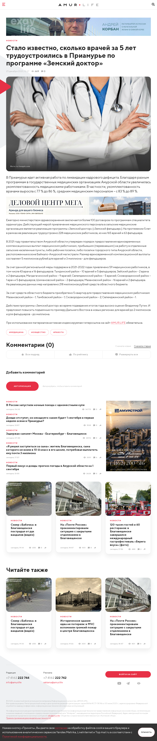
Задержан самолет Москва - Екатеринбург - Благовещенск (46, 433)
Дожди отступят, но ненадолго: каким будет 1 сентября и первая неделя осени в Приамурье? (50, 419)
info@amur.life (13, 682)
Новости (11, 41)
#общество (38, 332)
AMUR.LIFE (118, 322)
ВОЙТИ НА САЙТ (128, 674)
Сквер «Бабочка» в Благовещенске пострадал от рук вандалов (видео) (23, 529)
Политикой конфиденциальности (24, 736)
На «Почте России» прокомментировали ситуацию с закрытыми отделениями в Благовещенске (76, 531)
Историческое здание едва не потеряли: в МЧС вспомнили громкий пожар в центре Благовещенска (78, 625)
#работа (58, 332)
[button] (138, 683)
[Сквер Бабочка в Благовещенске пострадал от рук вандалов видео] (45, 548)
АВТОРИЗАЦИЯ (22, 386)
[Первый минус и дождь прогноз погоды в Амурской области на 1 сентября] (101, 473)
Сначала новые (123, 346)
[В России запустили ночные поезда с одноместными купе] (101, 409)
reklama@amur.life (53, 682)
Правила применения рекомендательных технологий (28, 718)
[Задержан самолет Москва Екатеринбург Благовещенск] (101, 438)
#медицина (16, 332)
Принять (146, 732)
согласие (61, 728)
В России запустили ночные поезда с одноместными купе (45, 405)
